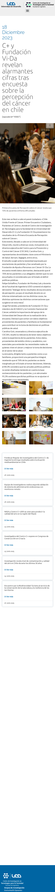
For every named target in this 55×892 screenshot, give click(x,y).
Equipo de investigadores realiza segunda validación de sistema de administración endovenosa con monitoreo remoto (26, 487)
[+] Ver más (8, 469)
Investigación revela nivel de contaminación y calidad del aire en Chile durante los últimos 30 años (26, 562)
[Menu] (27, 11)
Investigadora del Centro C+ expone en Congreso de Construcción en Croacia (26, 537)
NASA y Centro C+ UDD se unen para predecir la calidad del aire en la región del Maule (24, 513)
